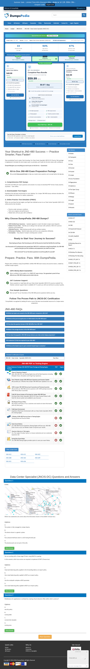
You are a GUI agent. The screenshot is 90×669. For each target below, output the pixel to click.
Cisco (71, 160)
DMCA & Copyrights (31, 651)
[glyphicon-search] (84, 15)
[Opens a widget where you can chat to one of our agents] (78, 659)
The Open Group (74, 189)
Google (72, 200)
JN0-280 (8, 458)
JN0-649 (37, 458)
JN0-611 (23, 454)
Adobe (71, 153)
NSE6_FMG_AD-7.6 (75, 270)
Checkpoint (73, 157)
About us (28, 647)
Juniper (12, 28)
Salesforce (72, 186)
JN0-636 (23, 461)
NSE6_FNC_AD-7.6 (75, 266)
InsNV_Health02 (74, 236)
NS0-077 (72, 218)
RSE (71, 239)
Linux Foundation (74, 178)
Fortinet (72, 168)
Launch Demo (77, 136)
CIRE (71, 225)
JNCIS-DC (19, 28)
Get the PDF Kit (15, 95)
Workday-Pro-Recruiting (76, 256)
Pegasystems (73, 182)
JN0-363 (23, 458)
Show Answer (9, 548)
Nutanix (72, 207)
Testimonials (47, 23)
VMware (72, 193)
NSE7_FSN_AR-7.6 (75, 263)
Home (9, 23)
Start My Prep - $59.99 (45, 124)
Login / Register (74, 23)
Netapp (72, 196)
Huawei (72, 171)
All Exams (25, 23)
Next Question (45, 637)
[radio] (18, 58)
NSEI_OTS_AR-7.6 (75, 259)
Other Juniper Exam (11, 449)
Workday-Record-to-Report (74, 244)
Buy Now (55, 358)
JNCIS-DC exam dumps (36, 273)
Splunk (72, 204)
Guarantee (33, 23)
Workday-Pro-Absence (76, 252)
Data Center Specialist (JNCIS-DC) (42, 40)
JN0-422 (37, 454)
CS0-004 (72, 232)
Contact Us (64, 23)
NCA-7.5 (72, 248)
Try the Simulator (74, 96)
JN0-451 (8, 461)
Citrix (71, 164)
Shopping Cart (81, 8)
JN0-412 (8, 454)
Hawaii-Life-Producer (75, 229)
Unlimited (56, 23)
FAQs (39, 23)
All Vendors (17, 23)
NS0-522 (72, 221)
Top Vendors (71, 150)
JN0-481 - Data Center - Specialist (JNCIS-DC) (18, 358)
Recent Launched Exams (75, 214)
